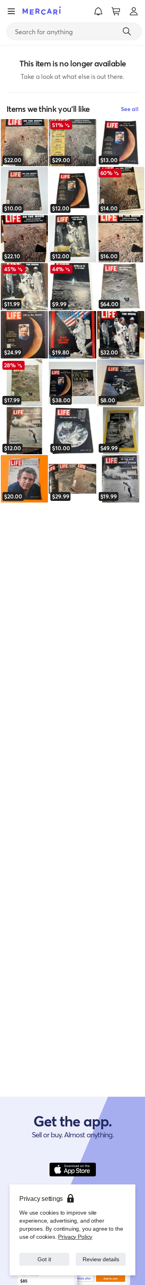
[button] (98, 11)
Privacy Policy (74, 1228)
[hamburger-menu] (11, 11)
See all (130, 109)
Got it (44, 1255)
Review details (100, 1255)
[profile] (134, 11)
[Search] (127, 31)
